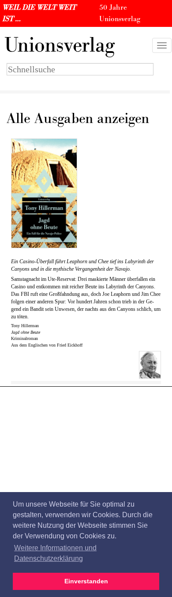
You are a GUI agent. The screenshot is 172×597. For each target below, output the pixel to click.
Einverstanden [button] (86, 581)
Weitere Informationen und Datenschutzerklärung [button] (55, 553)
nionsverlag (59, 45)
